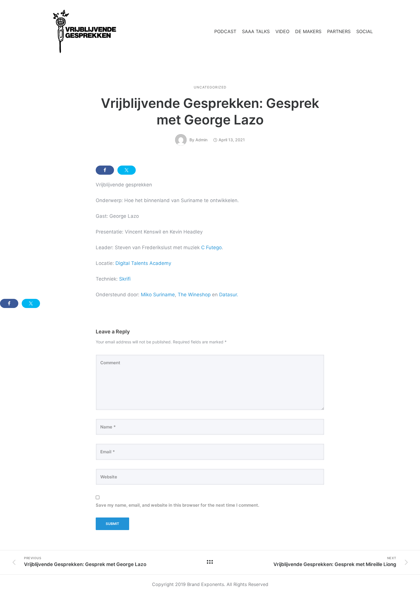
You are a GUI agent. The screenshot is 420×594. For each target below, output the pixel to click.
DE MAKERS (308, 31)
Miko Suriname (158, 294)
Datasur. (228, 294)
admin (201, 139)
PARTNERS (339, 31)
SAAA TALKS (256, 31)
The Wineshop (194, 294)
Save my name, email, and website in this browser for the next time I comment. (177, 505)
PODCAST (225, 31)
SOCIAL (364, 31)
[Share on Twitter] (126, 170)
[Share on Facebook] (105, 170)
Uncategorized (210, 87)
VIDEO (282, 31)
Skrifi (125, 279)
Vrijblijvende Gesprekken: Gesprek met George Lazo (210, 111)
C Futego (211, 247)
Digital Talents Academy (143, 263)
